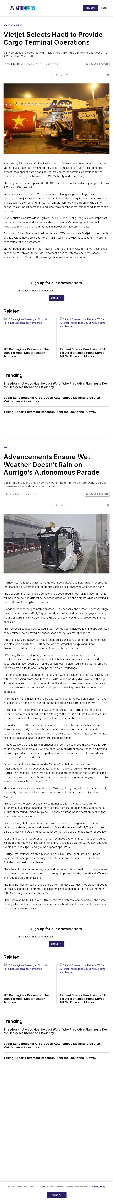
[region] (56, 1191)
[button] (6, 8)
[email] (67, 74)
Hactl (20, 63)
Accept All (56, 1195)
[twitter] (56, 74)
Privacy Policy (98, 1187)
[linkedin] (51, 74)
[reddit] (61, 74)
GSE (5, 447)
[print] (108, 74)
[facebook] (45, 74)
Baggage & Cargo (13, 25)
